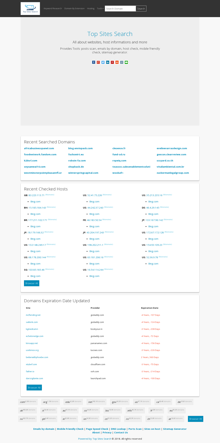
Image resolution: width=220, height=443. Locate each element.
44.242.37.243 (95, 207)
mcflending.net (33, 315)
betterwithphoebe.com (37, 357)
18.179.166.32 (36, 232)
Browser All (31, 283)
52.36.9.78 (152, 257)
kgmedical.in (32, 329)
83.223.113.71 (37, 195)
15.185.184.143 (37, 207)
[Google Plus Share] (98, 62)
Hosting (90, 8)
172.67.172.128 (155, 232)
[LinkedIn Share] (108, 62)
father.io (30, 371)
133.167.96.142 (154, 220)
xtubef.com (31, 364)
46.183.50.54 (94, 220)
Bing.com (35, 201)
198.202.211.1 (95, 244)
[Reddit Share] (122, 62)
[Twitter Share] (103, 62)
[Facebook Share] (94, 62)
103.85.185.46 (36, 269)
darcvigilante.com (34, 378)
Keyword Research (53, 8)
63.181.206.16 (95, 257)
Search (141, 8)
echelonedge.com (34, 336)
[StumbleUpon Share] (117, 62)
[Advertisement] (110, 91)
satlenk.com (32, 322)
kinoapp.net (32, 343)
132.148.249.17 (37, 244)
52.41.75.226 (94, 195)
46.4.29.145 (152, 207)
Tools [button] (99, 8)
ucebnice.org (32, 350)
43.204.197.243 (95, 232)
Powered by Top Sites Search (94, 438)
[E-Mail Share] (126, 62)
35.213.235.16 (154, 195)
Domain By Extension (74, 8)
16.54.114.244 (95, 269)
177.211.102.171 (37, 220)
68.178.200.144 (37, 257)
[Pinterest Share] (112, 62)
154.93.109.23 (154, 244)
